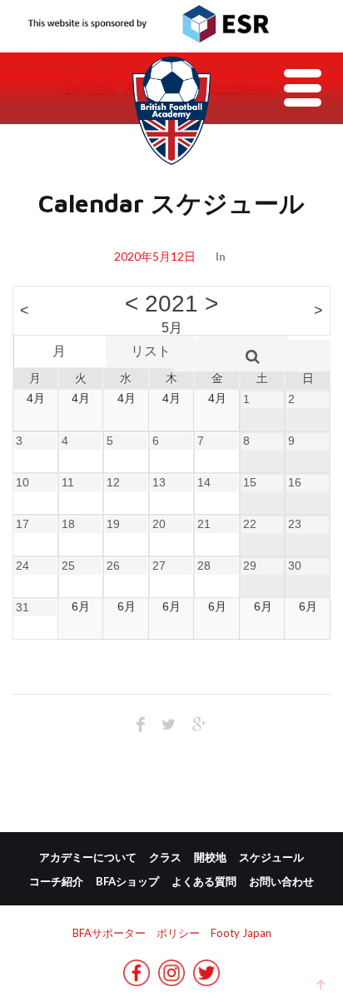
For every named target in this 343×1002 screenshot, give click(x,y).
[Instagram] (171, 979)
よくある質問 (204, 881)
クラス (165, 857)
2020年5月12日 (155, 256)
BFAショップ (127, 881)
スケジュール (271, 857)
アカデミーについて (88, 857)
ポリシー (178, 933)
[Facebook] (136, 979)
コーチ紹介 (56, 881)
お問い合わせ (281, 881)
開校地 (210, 857)
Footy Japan (241, 933)
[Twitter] (206, 979)
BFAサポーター (109, 933)
